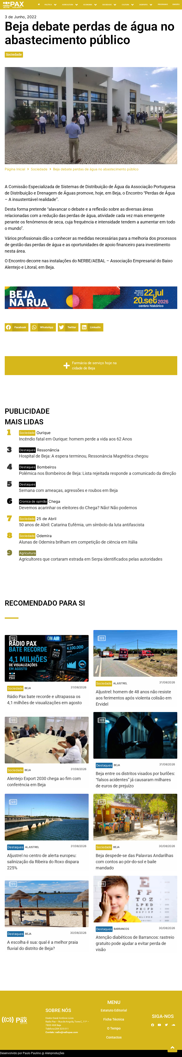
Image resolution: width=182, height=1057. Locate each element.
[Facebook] (152, 1025)
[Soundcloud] (173, 1025)
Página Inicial (15, 169)
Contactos (114, 1037)
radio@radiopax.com (66, 1032)
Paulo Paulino (32, 1053)
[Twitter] (166, 1025)
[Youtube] (159, 1025)
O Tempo (114, 1028)
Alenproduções (54, 1053)
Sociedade (14, 54)
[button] (51, 4)
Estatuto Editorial (114, 1010)
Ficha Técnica (113, 1019)
